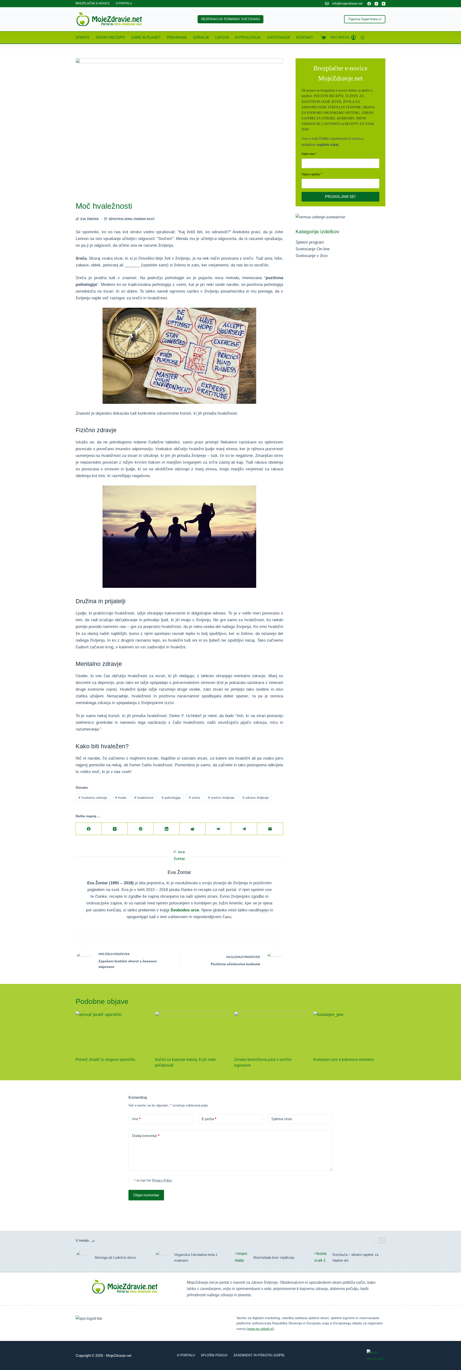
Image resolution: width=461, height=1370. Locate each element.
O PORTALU (124, 3)
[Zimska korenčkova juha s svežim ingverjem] (270, 1031)
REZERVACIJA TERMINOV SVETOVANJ (230, 19)
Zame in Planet (146, 37)
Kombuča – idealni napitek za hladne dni (355, 1258)
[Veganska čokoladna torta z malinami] (162, 1257)
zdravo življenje (256, 797)
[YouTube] (383, 4)
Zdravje (201, 37)
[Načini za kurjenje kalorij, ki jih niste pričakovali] (191, 1031)
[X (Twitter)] (115, 829)
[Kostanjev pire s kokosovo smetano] (349, 1031)
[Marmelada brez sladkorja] (241, 1257)
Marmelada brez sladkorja (273, 1257)
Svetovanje (278, 37)
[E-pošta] (270, 829)
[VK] (218, 829)
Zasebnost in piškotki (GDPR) (258, 1355)
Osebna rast (144, 219)
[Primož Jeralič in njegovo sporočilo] (112, 1031)
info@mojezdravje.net (347, 3)
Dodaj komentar (145, 1136)
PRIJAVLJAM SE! (340, 197)
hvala (120, 797)
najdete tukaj (327, 144)
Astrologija (248, 37)
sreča (194, 797)
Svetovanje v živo (312, 255)
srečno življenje (221, 797)
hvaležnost (143, 797)
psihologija (171, 797)
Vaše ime (308, 154)
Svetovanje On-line (313, 249)
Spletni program (310, 242)
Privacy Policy (162, 1180)
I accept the (153, 1180)
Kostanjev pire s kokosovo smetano (343, 1059)
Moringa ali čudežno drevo (115, 1257)
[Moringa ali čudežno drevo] (83, 1257)
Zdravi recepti (110, 37)
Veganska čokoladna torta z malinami (196, 1258)
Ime (136, 1119)
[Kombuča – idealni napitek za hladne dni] (320, 1257)
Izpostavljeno (120, 219)
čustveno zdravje (93, 797)
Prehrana (177, 37)
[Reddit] (193, 829)
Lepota (222, 37)
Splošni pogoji (214, 1355)
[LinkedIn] (167, 829)
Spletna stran (281, 1119)
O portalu (186, 1355)
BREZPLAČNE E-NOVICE (93, 3)
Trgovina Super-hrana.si (364, 19)
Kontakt (304, 37)
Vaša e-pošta (311, 174)
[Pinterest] (141, 829)
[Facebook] (369, 4)
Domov (83, 37)
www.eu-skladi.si (260, 1329)
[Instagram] (376, 4)
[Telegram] (244, 829)
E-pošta (209, 1119)
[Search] (362, 37)
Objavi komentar (146, 1195)
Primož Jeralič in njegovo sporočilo (105, 1059)
